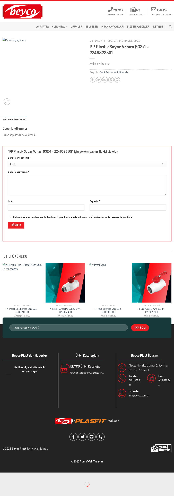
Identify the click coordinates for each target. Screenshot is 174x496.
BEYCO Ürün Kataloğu (85, 366)
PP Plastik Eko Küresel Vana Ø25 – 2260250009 (22, 310)
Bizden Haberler (138, 26)
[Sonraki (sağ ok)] (13, 490)
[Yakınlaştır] (7, 101)
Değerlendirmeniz (18, 171)
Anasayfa (42, 26)
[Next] (171, 293)
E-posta (95, 201)
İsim (11, 201)
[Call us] (100, 437)
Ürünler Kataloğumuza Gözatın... (87, 372)
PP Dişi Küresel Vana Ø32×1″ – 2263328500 (151, 310)
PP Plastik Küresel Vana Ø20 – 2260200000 (109, 310)
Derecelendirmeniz (19, 157)
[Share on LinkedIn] (117, 80)
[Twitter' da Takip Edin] (82, 437)
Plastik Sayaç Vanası (129, 40)
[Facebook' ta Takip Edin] (73, 437)
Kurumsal (58, 26)
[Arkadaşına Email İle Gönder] (105, 80)
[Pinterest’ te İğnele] (111, 80)
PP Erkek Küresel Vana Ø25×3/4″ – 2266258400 (65, 310)
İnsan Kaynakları (112, 26)
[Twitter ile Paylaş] (99, 80)
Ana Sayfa (95, 40)
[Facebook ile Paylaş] (92, 80)
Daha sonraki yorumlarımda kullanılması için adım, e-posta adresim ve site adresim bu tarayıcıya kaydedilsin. (73, 216)
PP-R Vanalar (109, 40)
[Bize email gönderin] (91, 437)
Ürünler (76, 26)
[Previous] (2, 293)
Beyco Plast (19, 448)
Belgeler (91, 26)
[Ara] (170, 26)
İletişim (158, 26)
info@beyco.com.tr (139, 395)
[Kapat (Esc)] (3, 476)
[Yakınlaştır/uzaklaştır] (13, 476)
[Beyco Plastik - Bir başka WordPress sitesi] (22, 11)
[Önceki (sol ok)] (3, 490)
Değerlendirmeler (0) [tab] (14, 119)
